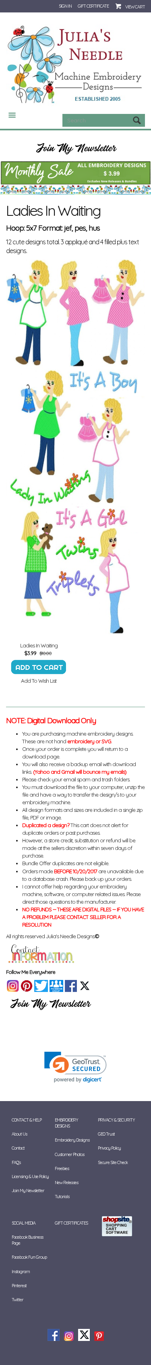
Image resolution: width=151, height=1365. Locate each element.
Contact (18, 1148)
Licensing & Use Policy (30, 1176)
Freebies (62, 1168)
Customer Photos (69, 1154)
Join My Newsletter (28, 1190)
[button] (75, 1067)
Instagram (21, 1271)
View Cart (135, 7)
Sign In (65, 6)
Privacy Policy (109, 1148)
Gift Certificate (93, 6)
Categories (9, 115)
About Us (19, 1134)
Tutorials (62, 1196)
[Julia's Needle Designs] (75, 64)
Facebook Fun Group (29, 1257)
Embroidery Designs (72, 1140)
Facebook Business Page (27, 1240)
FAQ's (16, 1162)
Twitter (17, 1299)
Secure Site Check (113, 1162)
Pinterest (19, 1285)
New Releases (66, 1182)
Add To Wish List (38, 680)
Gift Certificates (71, 1223)
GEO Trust (106, 1134)
